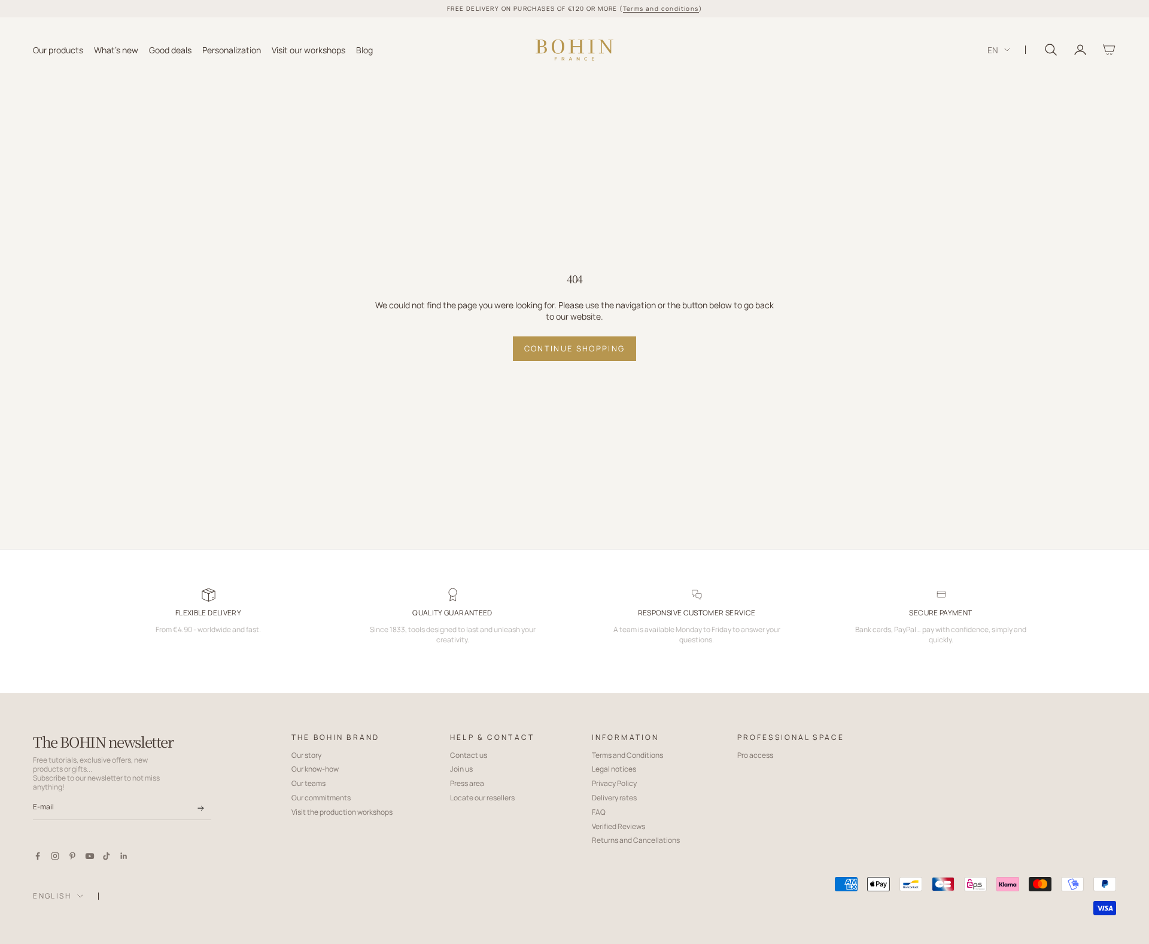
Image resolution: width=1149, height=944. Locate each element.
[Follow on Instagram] (55, 856)
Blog (364, 49)
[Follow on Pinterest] (72, 856)
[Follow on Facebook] (37, 856)
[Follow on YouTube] (90, 856)
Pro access (755, 755)
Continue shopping (574, 348)
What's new (116, 49)
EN (992, 49)
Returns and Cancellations (636, 840)
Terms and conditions (661, 8)
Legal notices (614, 769)
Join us (461, 769)
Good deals (170, 49)
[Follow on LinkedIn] (124, 856)
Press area (467, 783)
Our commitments (321, 798)
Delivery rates (614, 798)
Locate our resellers (482, 798)
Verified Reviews (618, 826)
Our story (306, 755)
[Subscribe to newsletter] (200, 808)
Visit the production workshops (342, 812)
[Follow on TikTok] (106, 856)
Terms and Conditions (627, 755)
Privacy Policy (614, 783)
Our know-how (315, 769)
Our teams (308, 783)
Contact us (468, 755)
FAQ (599, 812)
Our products (58, 49)
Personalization (231, 49)
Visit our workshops (308, 49)
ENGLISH (52, 896)
